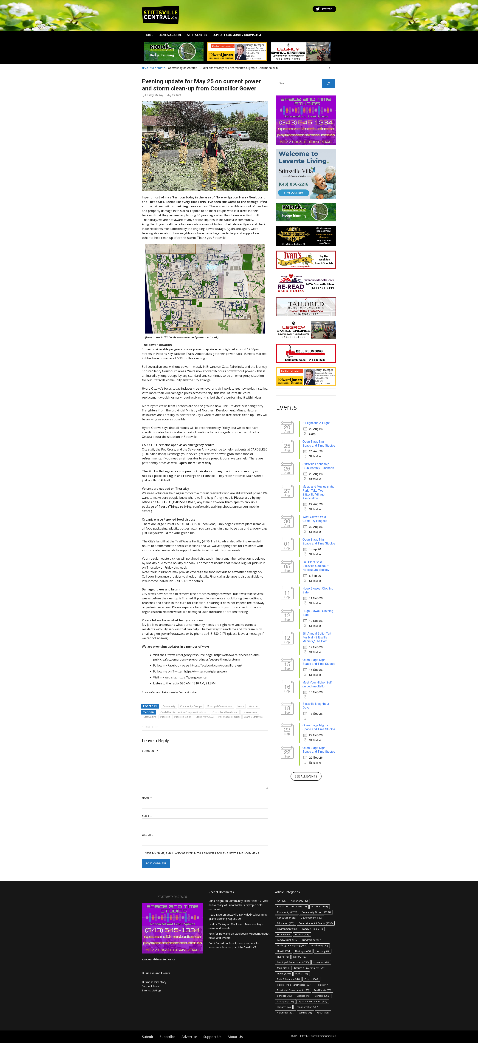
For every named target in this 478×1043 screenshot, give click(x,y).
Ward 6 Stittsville (253, 716)
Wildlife (305, 1012)
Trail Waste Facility (188, 541)
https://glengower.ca (192, 677)
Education (285, 923)
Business (319, 906)
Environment (287, 929)
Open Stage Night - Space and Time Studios (318, 443)
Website (147, 835)
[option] (252, 68)
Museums (321, 962)
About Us (235, 1036)
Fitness (302, 934)
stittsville (165, 716)
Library (300, 956)
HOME (149, 35)
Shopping (285, 1001)
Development (311, 917)
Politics (322, 984)
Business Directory (154, 982)
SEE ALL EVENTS (306, 776)
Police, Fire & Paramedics (294, 984)
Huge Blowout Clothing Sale (317, 590)
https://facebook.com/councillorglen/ (216, 665)
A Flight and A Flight (316, 423)
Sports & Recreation (313, 1001)
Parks (301, 973)
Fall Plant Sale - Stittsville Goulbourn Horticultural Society (315, 566)
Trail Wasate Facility (229, 716)
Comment (150, 751)
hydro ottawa (249, 712)
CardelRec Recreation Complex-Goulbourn (184, 712)
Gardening (319, 945)
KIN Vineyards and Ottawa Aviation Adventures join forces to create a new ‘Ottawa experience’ (229, 68)
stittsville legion (183, 716)
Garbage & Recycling (291, 945)
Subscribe (167, 1036)
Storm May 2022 (205, 716)
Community (169, 706)
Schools (284, 995)
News (241, 706)
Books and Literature (292, 906)
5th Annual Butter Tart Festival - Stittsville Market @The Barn (316, 637)
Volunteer (285, 1012)
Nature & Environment (309, 968)
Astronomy (299, 900)
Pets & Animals (288, 979)
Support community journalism (237, 35)
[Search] (328, 83)
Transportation (306, 1007)
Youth (323, 1012)
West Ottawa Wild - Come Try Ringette (315, 519)
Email (147, 816)
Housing (322, 951)
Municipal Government (220, 706)
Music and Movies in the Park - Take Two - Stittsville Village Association (318, 492)
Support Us (212, 1036)
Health (283, 951)
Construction (286, 917)
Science (303, 995)
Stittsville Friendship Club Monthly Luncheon (318, 466)
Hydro (282, 956)
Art (281, 900)
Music (283, 968)
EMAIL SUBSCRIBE (170, 35)
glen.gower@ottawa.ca (169, 634)
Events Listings (152, 990)
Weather (254, 706)
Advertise (189, 1036)
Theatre (284, 1007)
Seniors (322, 995)
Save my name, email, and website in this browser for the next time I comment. (202, 853)
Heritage (303, 951)
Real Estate (322, 990)
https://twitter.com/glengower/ (205, 671)
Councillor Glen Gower (225, 712)
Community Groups (191, 706)
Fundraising (311, 940)
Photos (311, 979)
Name (147, 798)
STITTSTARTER (197, 35)
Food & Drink (287, 940)
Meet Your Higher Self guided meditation (317, 684)
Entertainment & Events (316, 923)
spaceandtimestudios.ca (159, 959)
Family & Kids (312, 929)
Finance (283, 934)
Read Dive (215, 914)
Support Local (150, 986)
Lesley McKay (154, 95)
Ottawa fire (149, 716)
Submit (147, 1036)
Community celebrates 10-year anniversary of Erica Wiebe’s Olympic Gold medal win (239, 905)
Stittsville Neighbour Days (315, 705)
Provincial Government (293, 990)
